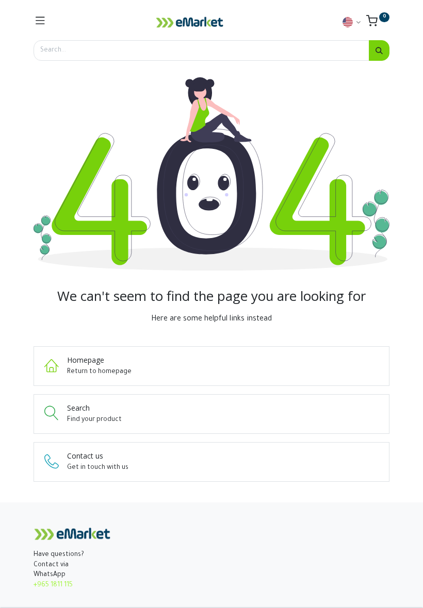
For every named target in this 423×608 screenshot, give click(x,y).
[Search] (379, 50)
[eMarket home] (189, 22)
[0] (377, 23)
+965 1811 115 (53, 585)
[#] (40, 22)
